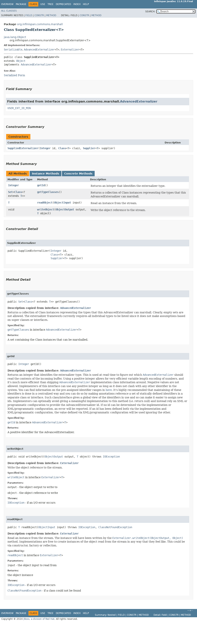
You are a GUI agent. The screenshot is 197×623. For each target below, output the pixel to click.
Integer (45, 148)
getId (41, 185)
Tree (50, 4)
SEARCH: (150, 11)
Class (62, 148)
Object (20, 60)
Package (21, 4)
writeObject (45, 209)
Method (51, 15)
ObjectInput (62, 202)
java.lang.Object (15, 37)
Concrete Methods (78, 173)
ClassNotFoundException (115, 527)
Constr (39, 15)
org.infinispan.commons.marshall (40, 24)
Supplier (89, 148)
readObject (45, 202)
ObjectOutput (65, 209)
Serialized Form (14, 75)
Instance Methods (45, 173)
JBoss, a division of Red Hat (38, 619)
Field (28, 15)
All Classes (9, 10)
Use (42, 4)
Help (86, 4)
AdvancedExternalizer (39, 49)
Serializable (13, 49)
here (109, 389)
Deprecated (63, 4)
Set (10, 192)
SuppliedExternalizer (23, 148)
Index (77, 4)
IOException (111, 456)
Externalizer (70, 49)
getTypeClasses (48, 192)
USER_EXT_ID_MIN (19, 108)
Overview (7, 4)
